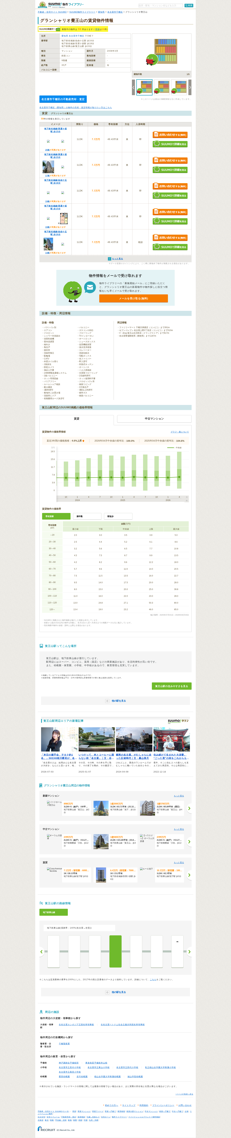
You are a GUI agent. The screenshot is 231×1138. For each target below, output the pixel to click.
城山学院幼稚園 (135, 1076)
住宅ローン (105, 1117)
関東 (52, 1120)
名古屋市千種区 (115, 12)
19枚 (47, 201)
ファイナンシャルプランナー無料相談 (144, 1117)
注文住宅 (41, 1117)
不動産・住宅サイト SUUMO (52, 12)
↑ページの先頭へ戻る (184, 1094)
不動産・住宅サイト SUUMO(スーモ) (53, 1111)
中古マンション (151, 1111)
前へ (41, 952)
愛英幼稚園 (64, 1076)
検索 (190, 5)
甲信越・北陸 (60, 1120)
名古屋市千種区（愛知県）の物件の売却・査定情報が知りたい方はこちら (75, 107)
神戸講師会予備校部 (69, 1063)
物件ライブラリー (119, 1117)
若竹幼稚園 (82, 1076)
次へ (189, 952)
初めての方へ (111, 1105)
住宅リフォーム (53, 1117)
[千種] (54, 951)
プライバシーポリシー (163, 1105)
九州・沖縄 (93, 1120)
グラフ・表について (180, 432)
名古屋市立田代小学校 (127, 1067)
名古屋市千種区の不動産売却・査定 (63, 99)
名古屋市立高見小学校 (70, 1072)
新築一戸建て (164, 1111)
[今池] (74, 951)
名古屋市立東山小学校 (99, 1067)
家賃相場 (121, 1111)
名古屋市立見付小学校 (70, 1067)
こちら (153, 979)
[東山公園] (157, 951)
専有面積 (49, 516)
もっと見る (179, 796)
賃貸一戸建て (110, 1111)
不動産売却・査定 (68, 1117)
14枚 (47, 253)
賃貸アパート (97, 1111)
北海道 (40, 1120)
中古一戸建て (177, 1111)
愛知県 (101, 12)
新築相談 (81, 1117)
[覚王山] (115, 951)
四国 (80, 1120)
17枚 (47, 176)
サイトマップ (128, 1105)
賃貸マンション (84, 1111)
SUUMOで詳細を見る (170, 143)
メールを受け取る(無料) (133, 298)
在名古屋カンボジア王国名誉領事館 (76, 1024)
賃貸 (97, 29)
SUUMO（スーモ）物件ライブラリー (61, 5)
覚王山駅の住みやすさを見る (171, 686)
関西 (75, 1120)
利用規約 (144, 1105)
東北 (47, 1120)
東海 (70, 1120)
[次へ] (189, 808)
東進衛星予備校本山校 (96, 1063)
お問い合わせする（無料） (170, 134)
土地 (186, 1111)
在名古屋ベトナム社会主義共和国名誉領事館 (123, 1024)
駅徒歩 (111, 516)
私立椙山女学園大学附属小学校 (160, 1067)
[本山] (136, 951)
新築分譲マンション (134, 1111)
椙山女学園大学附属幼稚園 (107, 1076)
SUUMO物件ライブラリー (82, 12)
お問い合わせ (185, 1105)
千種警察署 (64, 1044)
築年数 (80, 516)
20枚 (47, 150)
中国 (85, 1120)
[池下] (95, 951)
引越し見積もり (93, 1117)
